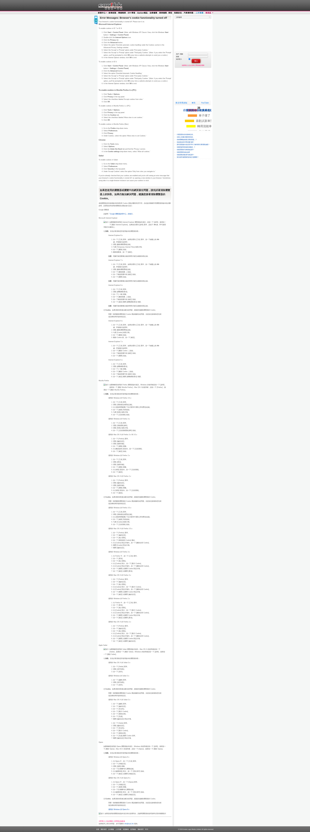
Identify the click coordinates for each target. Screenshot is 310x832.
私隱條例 (126, 829)
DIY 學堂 (131, 12)
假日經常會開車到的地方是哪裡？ (188, 157)
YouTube (205, 103)
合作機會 (111, 829)
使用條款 (133, 829)
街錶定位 (178, 12)
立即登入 (102, 821)
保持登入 (179, 59)
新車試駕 (112, 12)
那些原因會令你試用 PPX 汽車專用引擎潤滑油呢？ (193, 144)
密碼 (177, 56)
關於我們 (104, 829)
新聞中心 (102, 12)
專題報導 (122, 12)
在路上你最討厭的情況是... (185, 137)
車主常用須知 (181, 103)
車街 (193, 103)
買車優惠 (162, 12)
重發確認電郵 (200, 65)
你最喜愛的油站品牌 (183, 152)
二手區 (199, 12)
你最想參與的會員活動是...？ (186, 147)
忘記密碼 (109, 821)
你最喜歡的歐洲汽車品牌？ (185, 155)
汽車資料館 (189, 12)
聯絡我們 (140, 829)
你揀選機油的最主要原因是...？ (187, 139)
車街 (170, 12)
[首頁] (110, 5)
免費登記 (185, 65)
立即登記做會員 (119, 821)
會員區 (209, 12)
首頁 (97, 829)
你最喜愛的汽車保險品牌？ (185, 149)
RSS (146, 829)
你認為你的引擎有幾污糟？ (185, 142)
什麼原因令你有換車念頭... (185, 134)
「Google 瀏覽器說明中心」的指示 (120, 214)
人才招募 (118, 829)
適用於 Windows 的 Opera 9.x (118, 809)
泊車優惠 (153, 12)
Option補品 (142, 12)
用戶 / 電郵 (179, 54)
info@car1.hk (129, 824)
